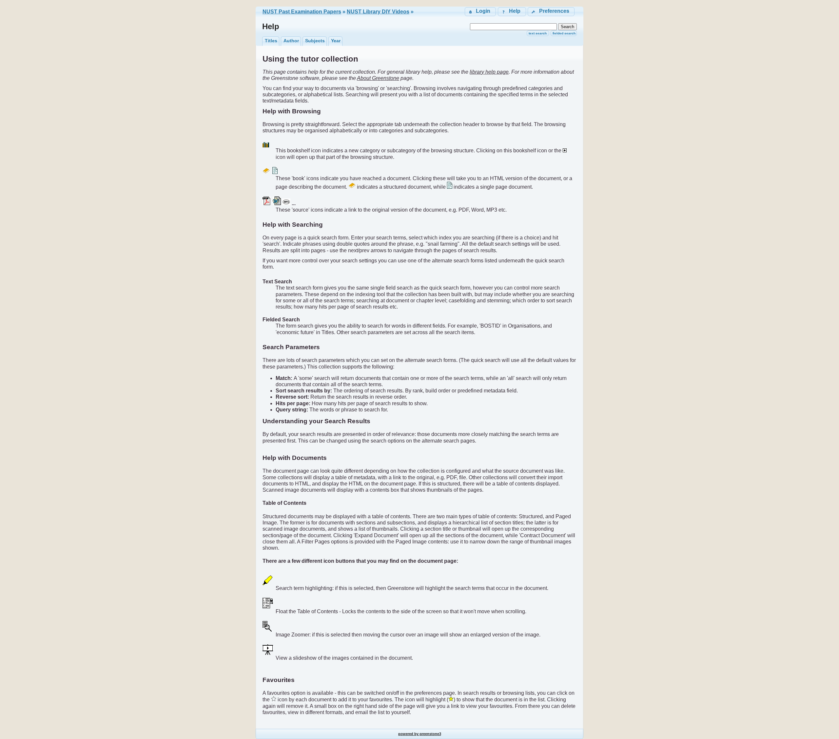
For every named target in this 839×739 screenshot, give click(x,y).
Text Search (538, 33)
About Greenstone (378, 78)
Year (336, 40)
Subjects (315, 40)
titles (271, 40)
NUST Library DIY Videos (378, 11)
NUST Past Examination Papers (302, 11)
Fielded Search (564, 33)
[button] (551, 11)
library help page (489, 72)
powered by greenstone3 (419, 734)
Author (291, 40)
